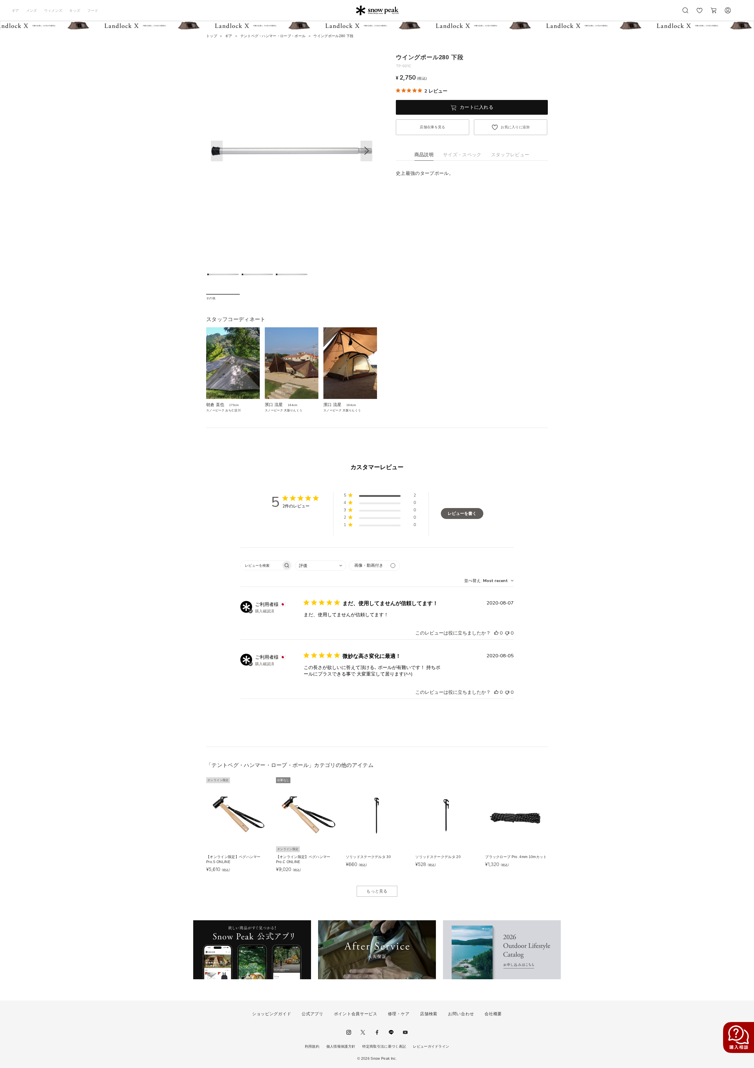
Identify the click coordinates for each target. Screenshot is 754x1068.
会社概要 (493, 1013)
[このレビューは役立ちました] (496, 633)
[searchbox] (261, 565)
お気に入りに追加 (515, 127)
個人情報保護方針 (340, 1046)
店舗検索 (428, 1013)
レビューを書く (462, 513)
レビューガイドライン (431, 1046)
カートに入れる (476, 107)
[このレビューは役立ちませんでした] (507, 633)
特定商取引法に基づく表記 (384, 1046)
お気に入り (699, 13)
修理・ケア (399, 1013)
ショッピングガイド (271, 1013)
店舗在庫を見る (432, 127)
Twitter (363, 1032)
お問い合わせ (461, 1013)
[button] (366, 151)
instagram (348, 1032)
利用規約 (312, 1046)
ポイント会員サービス (355, 1013)
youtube (405, 1032)
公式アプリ (312, 1013)
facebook (377, 1032)
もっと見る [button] (377, 891)
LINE (391, 1032)
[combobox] (320, 566)
